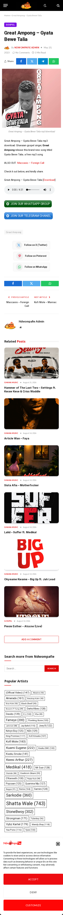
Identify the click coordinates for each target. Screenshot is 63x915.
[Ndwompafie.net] (26, 5)
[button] (58, 844)
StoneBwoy (19, 812)
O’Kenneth (15, 778)
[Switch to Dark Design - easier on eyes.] (45, 5)
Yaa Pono (14, 830)
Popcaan (14, 783)
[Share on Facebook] (21, 61)
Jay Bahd (28, 725)
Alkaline (38, 693)
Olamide (11, 773)
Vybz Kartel (17, 824)
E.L (27, 714)
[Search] (58, 5)
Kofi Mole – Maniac (45, 302)
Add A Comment (31, 639)
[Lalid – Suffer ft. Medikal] (31, 507)
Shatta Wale (25, 803)
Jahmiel (11, 726)
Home (7, 15)
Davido (13, 714)
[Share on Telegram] (43, 61)
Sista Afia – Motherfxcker (21, 485)
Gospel (10, 24)
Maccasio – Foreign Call (30, 162)
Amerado (15, 698)
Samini (41, 789)
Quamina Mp (35, 783)
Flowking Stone (38, 720)
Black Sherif (29, 703)
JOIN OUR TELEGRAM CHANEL (30, 216)
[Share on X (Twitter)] (32, 61)
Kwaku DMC (46, 748)
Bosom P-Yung (14, 709)
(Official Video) (17, 692)
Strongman (16, 818)
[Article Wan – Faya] (31, 413)
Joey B (45, 725)
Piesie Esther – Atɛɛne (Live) (23, 626)
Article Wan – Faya (16, 438)
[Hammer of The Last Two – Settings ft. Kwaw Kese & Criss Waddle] (31, 363)
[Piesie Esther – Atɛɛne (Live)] (31, 601)
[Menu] (5, 5)
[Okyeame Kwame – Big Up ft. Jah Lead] (31, 554)
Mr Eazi (42, 767)
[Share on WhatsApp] (54, 61)
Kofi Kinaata (37, 736)
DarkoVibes (36, 708)
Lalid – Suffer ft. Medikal (20, 532)
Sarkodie (19, 795)
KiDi (32, 731)
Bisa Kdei (12, 704)
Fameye (15, 720)
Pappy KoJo (33, 779)
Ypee (30, 830)
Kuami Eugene (20, 748)
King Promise (15, 736)
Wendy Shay (41, 824)
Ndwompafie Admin (26, 47)
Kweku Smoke (17, 753)
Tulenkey (37, 818)
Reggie (11, 789)
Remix (24, 789)
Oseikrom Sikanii (30, 773)
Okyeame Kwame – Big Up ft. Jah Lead (29, 579)
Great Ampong (13, 232)
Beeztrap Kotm (35, 698)
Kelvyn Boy (15, 731)
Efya (39, 714)
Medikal (19, 767)
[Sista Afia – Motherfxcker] (31, 460)
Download (49, 179)
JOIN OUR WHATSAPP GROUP (30, 204)
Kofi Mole (16, 741)
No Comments (23, 52)
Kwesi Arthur (19, 760)
